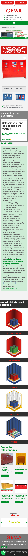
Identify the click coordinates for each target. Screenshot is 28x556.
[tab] (14, 119)
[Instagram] (4, 547)
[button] (7, 2)
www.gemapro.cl (11, 288)
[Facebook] (2, 547)
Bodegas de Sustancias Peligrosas (13, 107)
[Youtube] (6, 547)
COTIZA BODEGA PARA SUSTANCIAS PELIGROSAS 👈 (13, 134)
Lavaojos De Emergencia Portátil (11, 264)
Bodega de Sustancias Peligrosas (12, 106)
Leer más (4, 476)
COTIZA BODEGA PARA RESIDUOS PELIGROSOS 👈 (12, 138)
